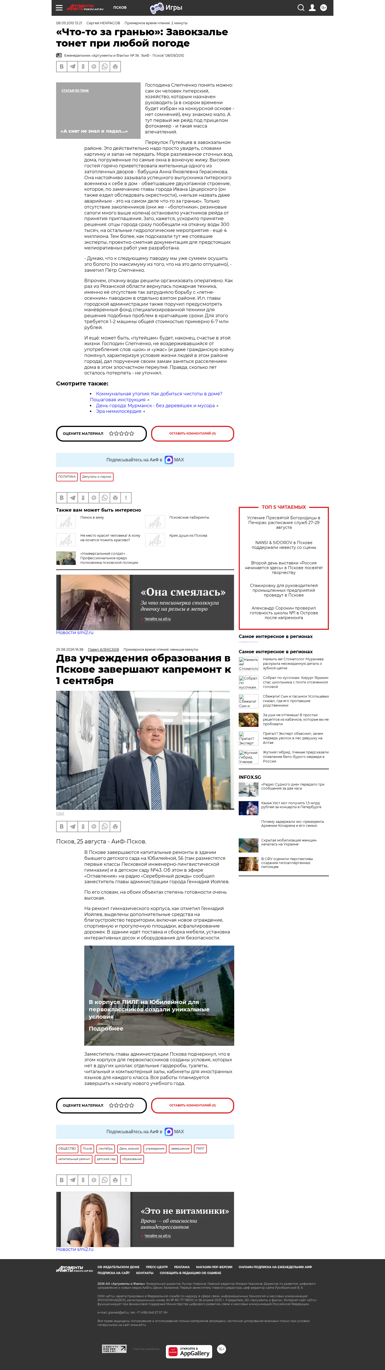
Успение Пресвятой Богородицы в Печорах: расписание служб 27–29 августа (283, 523)
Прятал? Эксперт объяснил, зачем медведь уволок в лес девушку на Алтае (293, 738)
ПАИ (60, 813)
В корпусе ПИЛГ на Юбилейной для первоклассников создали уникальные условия (149, 1009)
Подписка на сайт (114, 1273)
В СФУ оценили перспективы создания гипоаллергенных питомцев (287, 863)
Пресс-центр (157, 1267)
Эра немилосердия (118, 411)
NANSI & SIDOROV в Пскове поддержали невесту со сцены (284, 545)
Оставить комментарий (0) (192, 433)
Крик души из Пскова (188, 535)
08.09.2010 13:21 (69, 23)
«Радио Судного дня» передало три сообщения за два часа (292, 786)
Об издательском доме (119, 1267)
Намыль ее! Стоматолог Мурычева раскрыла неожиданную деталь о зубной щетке (293, 663)
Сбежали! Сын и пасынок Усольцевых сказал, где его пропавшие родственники (296, 700)
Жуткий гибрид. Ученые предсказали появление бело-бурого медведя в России (296, 756)
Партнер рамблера (146, 1349)
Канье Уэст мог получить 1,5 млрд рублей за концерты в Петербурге (291, 805)
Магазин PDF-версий (214, 1267)
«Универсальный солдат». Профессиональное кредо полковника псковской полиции (109, 558)
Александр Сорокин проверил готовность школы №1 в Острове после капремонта (284, 613)
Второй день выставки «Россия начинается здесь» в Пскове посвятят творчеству (284, 568)
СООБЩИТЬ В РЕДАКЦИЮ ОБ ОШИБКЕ (190, 1273)
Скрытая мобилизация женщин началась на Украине (289, 842)
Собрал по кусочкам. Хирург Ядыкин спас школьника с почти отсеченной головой (295, 682)
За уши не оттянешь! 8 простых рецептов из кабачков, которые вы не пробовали (296, 719)
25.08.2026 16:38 (69, 649)
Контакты (144, 1273)
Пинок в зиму (92, 517)
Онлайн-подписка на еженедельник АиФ (275, 1267)
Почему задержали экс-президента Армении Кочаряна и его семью (292, 824)
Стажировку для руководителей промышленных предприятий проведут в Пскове (284, 590)
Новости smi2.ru (75, 632)
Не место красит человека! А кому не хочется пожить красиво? (110, 537)
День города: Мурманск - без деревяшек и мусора (155, 405)
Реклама (182, 1267)
